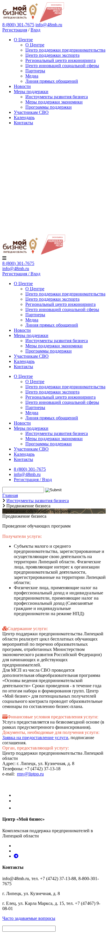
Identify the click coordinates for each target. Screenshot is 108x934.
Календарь (24, 117)
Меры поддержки (31, 91)
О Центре (23, 39)
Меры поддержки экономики (54, 101)
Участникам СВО (31, 112)
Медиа (31, 76)
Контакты (23, 122)
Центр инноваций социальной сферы (62, 65)
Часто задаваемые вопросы (28, 918)
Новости (22, 86)
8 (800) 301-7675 (18, 263)
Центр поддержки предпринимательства (65, 50)
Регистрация (14, 29)
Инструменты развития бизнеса (56, 96)
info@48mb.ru (48, 24)
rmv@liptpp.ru (30, 773)
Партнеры (35, 70)
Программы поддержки (48, 107)
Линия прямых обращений (51, 81)
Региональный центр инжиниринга (60, 60)
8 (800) (18, 24)
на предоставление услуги (41, 737)
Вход (35, 29)
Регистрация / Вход (21, 273)
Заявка (8, 737)
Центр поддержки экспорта (52, 55)
